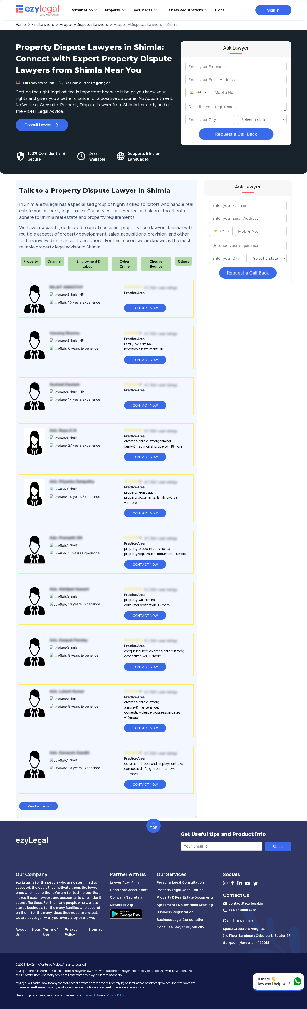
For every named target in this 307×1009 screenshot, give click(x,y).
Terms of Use (92, 995)
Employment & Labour (88, 263)
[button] (83, 9)
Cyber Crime (125, 263)
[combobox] (210, 119)
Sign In (273, 10)
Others (183, 261)
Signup (278, 846)
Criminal (54, 261)
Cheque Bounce (156, 263)
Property (31, 261)
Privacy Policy (115, 995)
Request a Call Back (236, 134)
